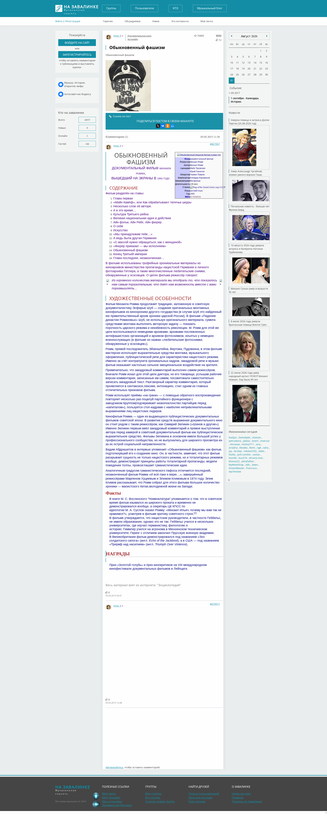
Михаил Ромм (196, 162)
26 (243, 74)
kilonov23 (234, 461)
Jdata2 (246, 440)
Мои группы (153, 794)
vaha (265, 447)
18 (237, 68)
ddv (248, 464)
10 (231, 62)
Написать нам (241, 794)
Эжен (255, 464)
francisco (251, 468)
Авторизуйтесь (114, 767)
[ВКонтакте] (163, 126)
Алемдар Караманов (200, 178)
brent (255, 440)
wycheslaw (235, 471)
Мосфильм (195, 181)
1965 (192, 194)
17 (231, 68)
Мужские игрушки (200, 797)
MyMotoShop (236, 464)
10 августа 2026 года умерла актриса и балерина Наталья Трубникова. (246, 249)
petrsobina (235, 440)
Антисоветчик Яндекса (77, 94)
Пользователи (144, 8)
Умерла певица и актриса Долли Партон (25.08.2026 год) (249, 121)
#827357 (215, 144)
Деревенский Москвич (117, 805)
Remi (252, 447)
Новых (62, 127)
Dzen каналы (197, 801)
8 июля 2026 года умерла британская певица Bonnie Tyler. (248, 323)
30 (266, 74)
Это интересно (180, 20)
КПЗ (175, 8)
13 (249, 62)
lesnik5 (233, 457)
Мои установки (112, 801)
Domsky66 (244, 437)
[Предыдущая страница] (96, 804)
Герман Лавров (197, 174)
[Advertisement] (164, 735)
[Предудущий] (267, 36)
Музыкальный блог (209, 8)
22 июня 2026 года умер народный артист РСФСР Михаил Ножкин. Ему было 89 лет (248, 376)
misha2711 (248, 444)
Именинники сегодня (243, 431)
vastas (256, 454)
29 (260, 74)
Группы (111, 8)
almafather (247, 461)
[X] (158, 126)
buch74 (243, 457)
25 (237, 74)
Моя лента (206, 20)
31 (231, 80)
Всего (61, 119)
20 (249, 68)
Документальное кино (139, 35)
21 (255, 68)
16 (266, 62)
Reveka (243, 447)
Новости (234, 112)
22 (260, 68)
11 (237, 62)
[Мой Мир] (172, 126)
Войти (59, 21)
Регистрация (72, 21)
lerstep (238, 451)
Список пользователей (204, 794)
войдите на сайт (77, 42)
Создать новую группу (160, 801)
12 (243, 62)
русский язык (196, 191)
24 (231, 74)
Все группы (152, 797)
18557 (87, 119)
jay (230, 451)
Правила (237, 797)
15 (260, 62)
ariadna (233, 447)
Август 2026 (249, 36)
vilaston (256, 437)
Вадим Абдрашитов (120, 449)
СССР (222, 187)
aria (258, 444)
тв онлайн (132, 39)
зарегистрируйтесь (77, 54)
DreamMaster (236, 468)
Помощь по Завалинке (247, 801)
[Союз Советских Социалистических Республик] (204, 187)
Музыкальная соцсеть (81, 8)
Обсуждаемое (133, 20)
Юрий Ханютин (197, 171)
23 (266, 68)
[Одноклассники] (168, 126)
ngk (259, 447)
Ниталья (235, 444)
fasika (232, 454)
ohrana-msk (256, 457)
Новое (155, 20)
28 (255, 74)
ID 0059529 (195, 197)
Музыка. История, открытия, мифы (74, 84)
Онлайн (62, 135)
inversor (265, 440)
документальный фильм (201, 159)
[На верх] (96, 796)
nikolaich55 (250, 451)
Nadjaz (233, 437)
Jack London (244, 454)
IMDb (187, 197)
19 (243, 68)
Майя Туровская (197, 168)
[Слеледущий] (231, 36)
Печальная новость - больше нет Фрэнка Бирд (249, 208)
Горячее (108, 20)
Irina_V (117, 35)
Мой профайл (111, 797)
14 (255, 62)
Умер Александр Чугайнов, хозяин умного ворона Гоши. (245, 173)
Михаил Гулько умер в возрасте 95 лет (248, 290)
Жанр (187, 159)
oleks (261, 451)
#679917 (215, 604)
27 (249, 74)
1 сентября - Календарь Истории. (245, 100)
